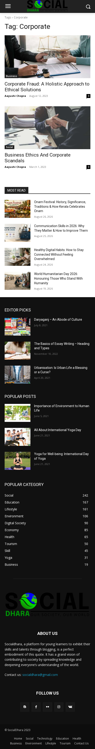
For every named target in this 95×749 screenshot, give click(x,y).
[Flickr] (47, 706)
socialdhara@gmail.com (40, 674)
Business (11, 76)
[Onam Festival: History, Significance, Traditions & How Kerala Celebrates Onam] (17, 209)
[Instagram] (58, 706)
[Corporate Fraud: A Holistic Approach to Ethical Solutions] (47, 56)
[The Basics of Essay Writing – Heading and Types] (17, 351)
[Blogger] (24, 706)
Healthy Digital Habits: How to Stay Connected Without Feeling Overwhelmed (59, 254)
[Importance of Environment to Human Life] (17, 413)
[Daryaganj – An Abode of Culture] (17, 326)
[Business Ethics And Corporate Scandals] (47, 127)
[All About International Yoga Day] (17, 437)
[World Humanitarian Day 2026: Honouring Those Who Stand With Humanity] (17, 281)
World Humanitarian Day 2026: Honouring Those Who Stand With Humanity (58, 278)
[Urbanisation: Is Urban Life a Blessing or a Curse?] (17, 375)
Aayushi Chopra (15, 96)
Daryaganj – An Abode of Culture (58, 319)
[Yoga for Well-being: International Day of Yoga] (17, 461)
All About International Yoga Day (57, 430)
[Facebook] (36, 706)
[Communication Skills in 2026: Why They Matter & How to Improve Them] (17, 233)
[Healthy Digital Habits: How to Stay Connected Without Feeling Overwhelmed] (17, 257)
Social (9, 147)
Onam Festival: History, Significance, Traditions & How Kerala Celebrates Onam (60, 206)
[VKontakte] (70, 706)
